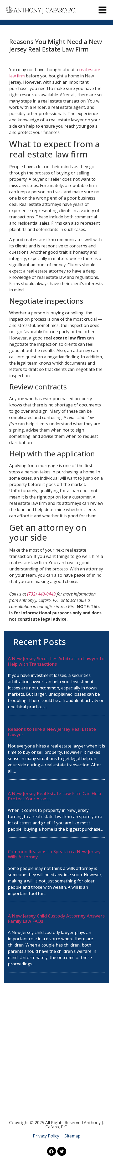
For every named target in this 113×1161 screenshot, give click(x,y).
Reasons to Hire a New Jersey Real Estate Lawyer (52, 731)
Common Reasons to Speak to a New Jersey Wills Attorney (54, 854)
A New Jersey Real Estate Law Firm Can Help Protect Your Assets (54, 796)
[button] (102, 9)
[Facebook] (51, 1151)
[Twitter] (61, 1151)
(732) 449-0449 (41, 594)
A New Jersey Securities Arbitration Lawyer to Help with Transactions (56, 661)
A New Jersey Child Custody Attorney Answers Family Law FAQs (56, 918)
